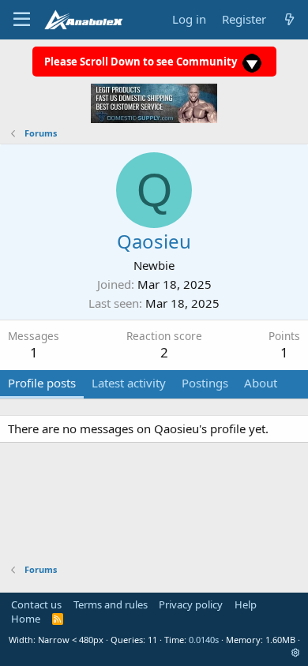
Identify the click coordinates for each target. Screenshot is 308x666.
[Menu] (21, 19)
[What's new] (289, 19)
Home (25, 619)
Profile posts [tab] (42, 383)
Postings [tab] (205, 383)
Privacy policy (191, 604)
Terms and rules (110, 604)
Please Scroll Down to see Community (141, 61)
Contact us (36, 604)
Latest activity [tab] (129, 383)
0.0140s (204, 639)
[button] (295, 652)
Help (246, 604)
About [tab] (260, 383)
